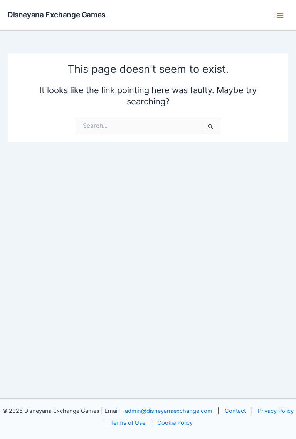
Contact (235, 410)
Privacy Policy (276, 410)
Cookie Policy (175, 422)
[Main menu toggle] (280, 15)
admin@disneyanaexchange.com (168, 410)
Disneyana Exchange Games (56, 14)
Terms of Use (127, 422)
